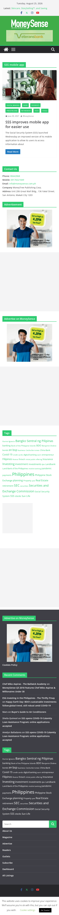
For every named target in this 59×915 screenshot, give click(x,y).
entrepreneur (48, 454)
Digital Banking (13, 105)
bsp (15, 450)
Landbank (50, 464)
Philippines (23, 474)
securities (24, 486)
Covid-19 (7, 454)
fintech (22, 459)
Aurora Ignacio (8, 441)
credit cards (18, 454)
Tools (44, 111)
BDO (38, 445)
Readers (6, 850)
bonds (5, 450)
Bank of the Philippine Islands (23, 445)
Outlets (6, 856)
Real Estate (42, 480)
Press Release (12, 111)
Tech (36, 111)
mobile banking (35, 468)
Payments (35, 105)
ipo (43, 464)
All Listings (8, 875)
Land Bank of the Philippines (15, 468)
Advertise (7, 843)
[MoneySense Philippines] (6, 49)
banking (6, 445)
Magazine (7, 837)
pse (33, 480)
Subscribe (7, 862)
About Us (7, 830)
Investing (8, 464)
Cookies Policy (9, 664)
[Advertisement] (29, 281)
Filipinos (7, 459)
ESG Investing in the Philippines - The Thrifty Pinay (28, 698)
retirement (7, 485)
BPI (10, 450)
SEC (17, 485)
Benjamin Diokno (49, 445)
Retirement (26, 111)
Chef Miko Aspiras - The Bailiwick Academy (24, 684)
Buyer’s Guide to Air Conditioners (28, 711)
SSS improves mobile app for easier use (27, 124)
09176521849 (17, 179)
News (25, 105)
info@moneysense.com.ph (22, 183)
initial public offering (34, 459)
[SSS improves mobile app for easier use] (29, 85)
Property (27, 480)
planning (18, 480)
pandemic (46, 468)
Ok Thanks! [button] (45, 910)
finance (15, 459)
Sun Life (26, 495)
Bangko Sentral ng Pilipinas (34, 441)
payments (6, 475)
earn (39, 454)
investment (21, 464)
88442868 (15, 176)
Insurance (48, 459)
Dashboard (8, 869)
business (21, 450)
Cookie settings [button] (27, 910)
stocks (18, 496)
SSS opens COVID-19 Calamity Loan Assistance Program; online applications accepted (27, 722)
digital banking (30, 454)
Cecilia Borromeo (32, 450)
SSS (12, 496)
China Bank (45, 450)
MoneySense (28, 116)
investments (35, 464)
